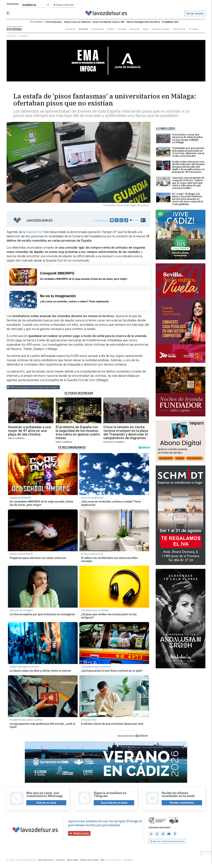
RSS (103, 860)
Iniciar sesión (195, 13)
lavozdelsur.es (39, 220)
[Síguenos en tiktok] (162, 833)
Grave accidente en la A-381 (108, 22)
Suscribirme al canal (114, 802)
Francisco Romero (114, 442)
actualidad (11, 35)
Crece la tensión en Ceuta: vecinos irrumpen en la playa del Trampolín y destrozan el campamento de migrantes (125, 432)
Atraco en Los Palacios (77, 22)
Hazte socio (81, 833)
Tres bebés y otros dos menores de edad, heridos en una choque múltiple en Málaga (187, 138)
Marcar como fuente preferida (168, 841)
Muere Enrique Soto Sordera (143, 22)
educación (135, 29)
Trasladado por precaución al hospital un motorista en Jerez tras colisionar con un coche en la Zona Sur (188, 152)
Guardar (136, 220)
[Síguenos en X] (151, 833)
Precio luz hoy (54, 22)
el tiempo (194, 29)
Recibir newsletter (182, 802)
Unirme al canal (46, 802)
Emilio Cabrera (16, 438)
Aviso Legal (72, 860)
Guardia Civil (34, 232)
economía (70, 29)
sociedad (83, 29)
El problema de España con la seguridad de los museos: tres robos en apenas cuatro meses (78, 432)
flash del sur (179, 29)
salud (145, 29)
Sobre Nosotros (46, 860)
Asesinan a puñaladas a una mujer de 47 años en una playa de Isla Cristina (29, 430)
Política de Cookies (89, 860)
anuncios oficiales (161, 29)
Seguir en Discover (65, 5)
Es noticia (36, 21)
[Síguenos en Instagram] (157, 833)
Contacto (60, 860)
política (110, 29)
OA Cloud (127, 860)
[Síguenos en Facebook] (174, 833)
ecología (122, 29)
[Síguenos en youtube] (168, 833)
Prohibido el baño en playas (178, 22)
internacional (97, 29)
